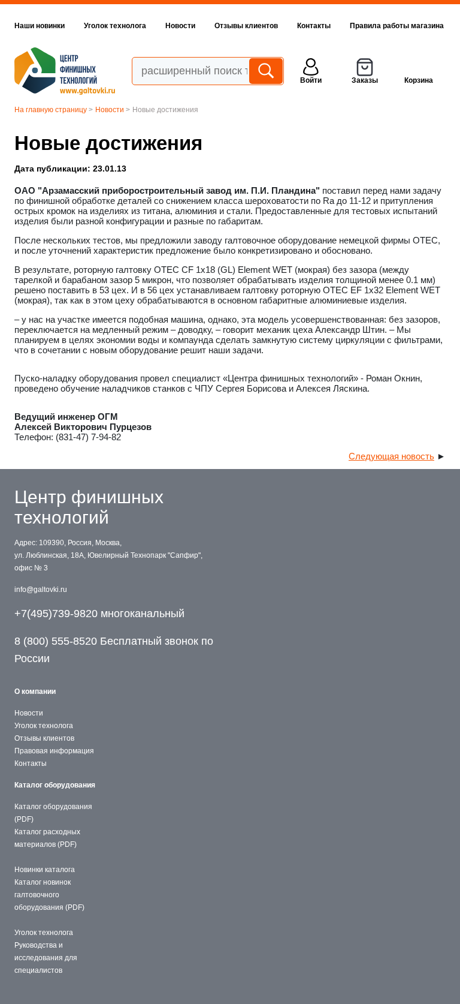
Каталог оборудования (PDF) (53, 812)
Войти (311, 80)
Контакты (314, 26)
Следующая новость (391, 456)
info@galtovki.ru (40, 589)
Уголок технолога (115, 26)
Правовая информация (54, 751)
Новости (180, 26)
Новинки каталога (44, 869)
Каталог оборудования (54, 785)
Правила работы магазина (397, 26)
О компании (35, 691)
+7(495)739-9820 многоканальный (99, 614)
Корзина (418, 80)
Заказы (365, 80)
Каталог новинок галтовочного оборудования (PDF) (49, 895)
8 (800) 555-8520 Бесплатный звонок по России (113, 650)
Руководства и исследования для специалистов (45, 958)
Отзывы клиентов (246, 26)
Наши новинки (39, 26)
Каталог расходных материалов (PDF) (47, 838)
